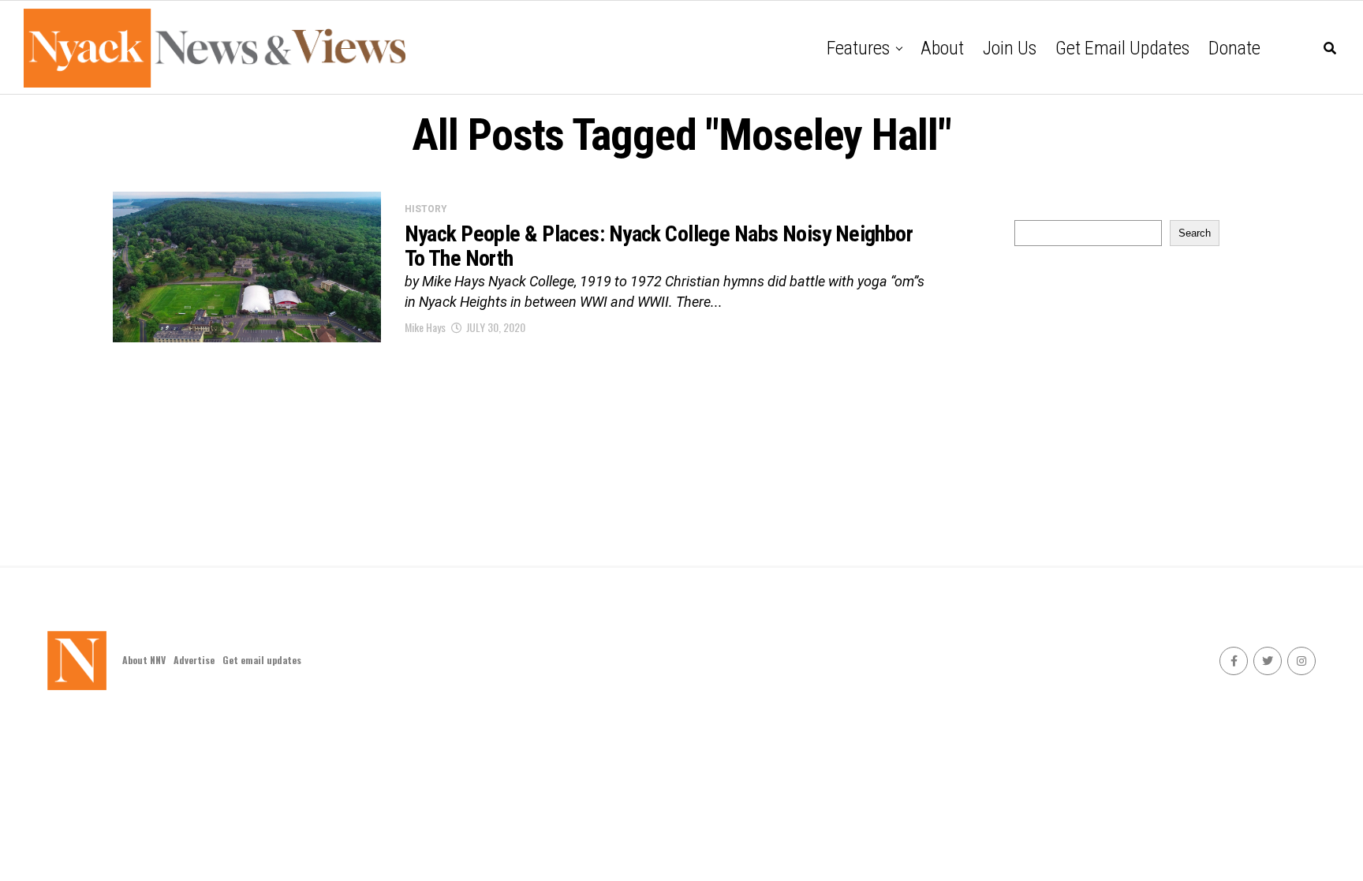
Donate (1234, 48)
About (942, 48)
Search (1194, 233)
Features (858, 48)
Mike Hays (425, 327)
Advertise (194, 659)
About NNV (144, 659)
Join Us (1009, 48)
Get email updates (1122, 48)
